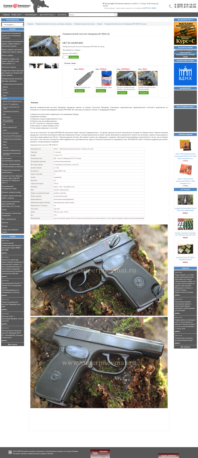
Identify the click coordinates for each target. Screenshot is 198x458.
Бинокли (5, 222)
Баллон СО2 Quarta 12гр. (185, 254)
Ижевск (5, 98)
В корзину (73, 57)
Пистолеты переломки (10, 133)
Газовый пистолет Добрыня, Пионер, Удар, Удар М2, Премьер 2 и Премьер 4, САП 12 (12, 179)
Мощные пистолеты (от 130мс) (11, 107)
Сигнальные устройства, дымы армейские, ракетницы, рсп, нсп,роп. (11, 203)
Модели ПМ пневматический (12, 101)
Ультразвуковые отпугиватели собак (9, 187)
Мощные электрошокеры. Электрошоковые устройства (12, 165)
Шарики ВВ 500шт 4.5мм (185, 208)
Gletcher (5, 87)
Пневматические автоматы (12, 139)
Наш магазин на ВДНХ (185, 60)
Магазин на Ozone (185, 47)
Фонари (5, 226)
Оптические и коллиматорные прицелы (11, 159)
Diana (4, 145)
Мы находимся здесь (185, 107)
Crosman (5, 93)
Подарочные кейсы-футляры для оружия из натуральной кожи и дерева (12, 72)
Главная (6, 14)
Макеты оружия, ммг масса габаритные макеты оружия (12, 50)
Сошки (4, 209)
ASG (4, 114)
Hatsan (5, 130)
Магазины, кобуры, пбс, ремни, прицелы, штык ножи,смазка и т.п (10, 61)
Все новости (185, 347)
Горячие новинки (185, 134)
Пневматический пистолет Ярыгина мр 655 (147, 88)
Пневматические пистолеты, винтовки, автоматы (12, 79)
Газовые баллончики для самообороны (11, 171)
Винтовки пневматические (12, 150)
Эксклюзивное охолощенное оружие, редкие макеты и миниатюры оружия (12, 43)
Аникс (5, 95)
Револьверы (7, 117)
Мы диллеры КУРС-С (185, 20)
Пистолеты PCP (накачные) (12, 136)
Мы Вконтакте (185, 88)
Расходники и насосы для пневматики (11, 214)
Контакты (62, 14)
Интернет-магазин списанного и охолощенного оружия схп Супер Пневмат (50, 451)
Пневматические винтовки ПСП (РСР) (12, 154)
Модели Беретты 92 (10, 127)
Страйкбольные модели (11, 111)
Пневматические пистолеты (12, 84)
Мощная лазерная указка (11, 192)
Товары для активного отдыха (10, 230)
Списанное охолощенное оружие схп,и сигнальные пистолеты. (11, 35)
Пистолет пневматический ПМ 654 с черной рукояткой (126, 88)
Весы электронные (9, 219)
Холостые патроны (9, 67)
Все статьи (12, 344)
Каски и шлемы (7, 55)
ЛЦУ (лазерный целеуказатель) (8, 120)
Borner (5, 90)
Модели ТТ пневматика (10, 104)
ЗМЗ (4, 124)
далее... (5, 253)
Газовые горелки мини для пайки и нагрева (12, 196)
